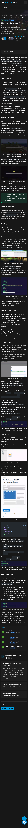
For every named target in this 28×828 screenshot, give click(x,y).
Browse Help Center (9, 44)
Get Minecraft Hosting (7, 708)
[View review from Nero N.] (2, 38)
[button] (14, 146)
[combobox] (14, 7)
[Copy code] (25, 524)
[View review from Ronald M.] (5, 38)
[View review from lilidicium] (12, 38)
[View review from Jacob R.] (9, 38)
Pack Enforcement (15, 305)
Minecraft (6, 20)
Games (10, 15)
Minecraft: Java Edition (20, 15)
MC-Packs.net (21, 82)
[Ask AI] (24, 818)
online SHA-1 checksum (18, 597)
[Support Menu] (24, 822)
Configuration (6, 17)
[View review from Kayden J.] (7, 38)
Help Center (4, 15)
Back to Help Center (8, 705)
